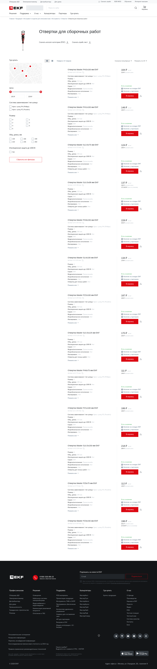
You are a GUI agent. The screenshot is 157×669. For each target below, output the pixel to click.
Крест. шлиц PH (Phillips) (20, 106)
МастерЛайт (84, 610)
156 (24, 139)
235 (24, 142)
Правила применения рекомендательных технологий (27, 649)
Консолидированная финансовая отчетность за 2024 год (28, 644)
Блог (128, 625)
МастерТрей (84, 607)
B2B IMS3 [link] (117, 1)
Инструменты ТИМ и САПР (65, 601)
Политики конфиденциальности (120, 583)
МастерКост (84, 595)
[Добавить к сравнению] (140, 96)
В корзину (130, 96)
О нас (36, 13)
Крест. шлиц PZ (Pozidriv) (21, 109)
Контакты (130, 622)
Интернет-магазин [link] (141, 1)
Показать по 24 (139, 61)
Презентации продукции (64, 598)
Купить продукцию (109, 595)
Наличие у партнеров (130, 91)
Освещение (37, 595)
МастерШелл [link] (84, 601)
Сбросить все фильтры (26, 159)
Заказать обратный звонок (48, 578)
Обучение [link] (128, 1)
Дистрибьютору (45, 2)
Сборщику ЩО (14, 2)
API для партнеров (62, 619)
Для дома (58, 2)
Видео (129, 607)
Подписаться (136, 576)
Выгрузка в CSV (61, 622)
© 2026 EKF (14, 664)
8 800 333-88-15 (47, 577)
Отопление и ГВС (39, 613)
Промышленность (15, 607)
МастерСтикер (85, 616)
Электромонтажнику (30, 2)
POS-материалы (62, 595)
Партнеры (63, 13)
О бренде (130, 595)
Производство (131, 598)
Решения (13, 13)
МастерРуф (84, 613)
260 (36, 142)
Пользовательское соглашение (19, 634)
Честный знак (131, 616)
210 (13, 142)
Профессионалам (16, 590)
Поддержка (24, 13)
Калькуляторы (49, 13)
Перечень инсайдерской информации (21, 641)
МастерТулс (84, 598)
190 (36, 139)
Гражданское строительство (19, 610)
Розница (12, 613)
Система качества (133, 619)
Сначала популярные (122, 61)
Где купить (74, 13)
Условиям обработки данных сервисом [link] (18, 655)
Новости (130, 604)
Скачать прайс (105, 1)
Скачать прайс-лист (80, 42)
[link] (116, 636)
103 (13, 139)
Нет (13, 152)
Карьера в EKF (132, 601)
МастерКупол (84, 604)
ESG (128, 610)
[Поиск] (135, 7)
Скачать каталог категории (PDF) (52, 42)
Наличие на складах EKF (132, 88)
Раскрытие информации (17, 638)
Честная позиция (133, 613)
